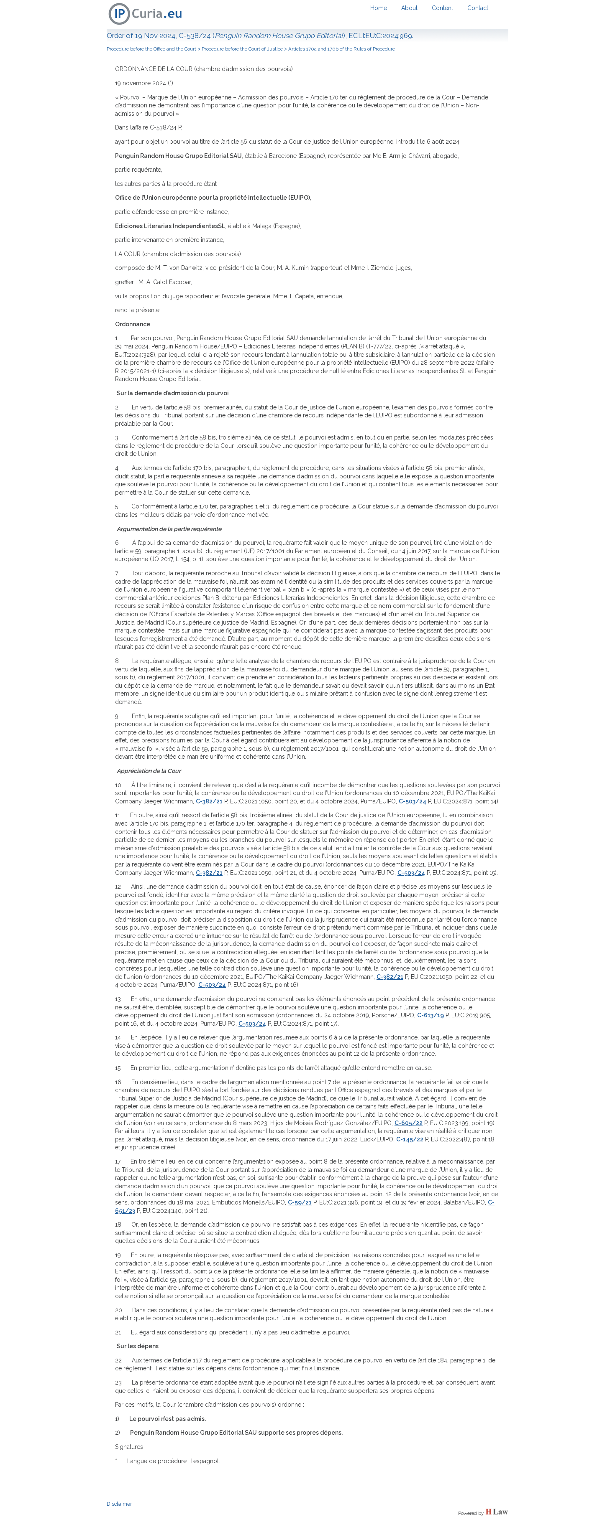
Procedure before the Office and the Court (151, 49)
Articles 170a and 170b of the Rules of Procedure (341, 49)
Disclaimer (119, 1504)
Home (378, 8)
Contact (477, 8)
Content (442, 8)
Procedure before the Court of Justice (242, 49)
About (409, 8)
